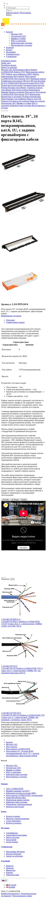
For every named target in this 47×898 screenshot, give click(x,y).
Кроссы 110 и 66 (34, 99)
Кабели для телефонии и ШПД (19, 74)
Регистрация (25, 13)
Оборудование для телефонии (14, 99)
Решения (10, 47)
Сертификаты (12, 833)
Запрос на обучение (14, 856)
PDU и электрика (18, 41)
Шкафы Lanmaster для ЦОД (17, 791)
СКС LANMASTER (14, 789)
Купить (9, 50)
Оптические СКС (18, 36)
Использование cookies (22, 896)
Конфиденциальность (10, 894)
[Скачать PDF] (2, 110)
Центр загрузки (12, 837)
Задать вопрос (12, 842)
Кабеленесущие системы (21, 43)
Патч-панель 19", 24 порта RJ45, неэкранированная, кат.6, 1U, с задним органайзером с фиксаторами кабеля (22, 753)
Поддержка (11, 52)
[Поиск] (7, 3)
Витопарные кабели (21, 70)
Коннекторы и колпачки (11, 97)
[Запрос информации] (7, 110)
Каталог (9, 32)
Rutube (23, 500)
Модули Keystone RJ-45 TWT (31, 83)
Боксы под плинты (21, 101)
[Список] (2, 577)
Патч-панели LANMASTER (18, 749)
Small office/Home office (16, 798)
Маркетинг (11, 870)
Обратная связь (12, 875)
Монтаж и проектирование (17, 819)
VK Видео (15, 500)
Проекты (10, 868)
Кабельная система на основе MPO (21, 793)
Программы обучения (15, 852)
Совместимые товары (15, 322)
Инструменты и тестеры (21, 45)
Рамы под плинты (37, 101)
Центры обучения (13, 854)
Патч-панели (18, 76)
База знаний (11, 840)
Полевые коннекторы (31, 97)
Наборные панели (38, 79)
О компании (11, 56)
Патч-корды (30, 92)
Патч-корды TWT (21, 94)
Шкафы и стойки (18, 38)
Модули (26, 81)
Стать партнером (13, 821)
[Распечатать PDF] (5, 110)
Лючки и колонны (16, 92)
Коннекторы (35, 94)
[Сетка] (5, 577)
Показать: (5, 579)
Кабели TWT (19, 72)
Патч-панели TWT (22, 79)
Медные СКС (17, 34)
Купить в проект (13, 816)
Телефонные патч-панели (12, 81)
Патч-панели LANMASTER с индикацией (24, 795)
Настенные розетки (20, 90)
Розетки (4, 88)
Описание (10, 320)
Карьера (9, 872)
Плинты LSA (6, 101)
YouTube (5, 500)
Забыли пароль (12, 13)
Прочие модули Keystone (11, 85)
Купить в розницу (13, 823)
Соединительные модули (33, 85)
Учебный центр (12, 54)
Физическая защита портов (17, 800)
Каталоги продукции (15, 807)
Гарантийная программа (16, 835)
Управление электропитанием (19, 804)
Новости (9, 866)
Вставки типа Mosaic (17, 88)
